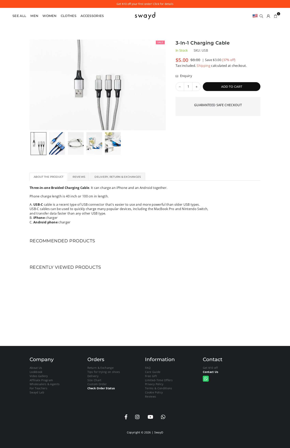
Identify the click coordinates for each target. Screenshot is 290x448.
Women (49, 16)
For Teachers (38, 388)
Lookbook (36, 372)
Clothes (68, 16)
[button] (275, 15)
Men (34, 16)
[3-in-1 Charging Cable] (38, 143)
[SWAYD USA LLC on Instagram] (137, 417)
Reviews (150, 396)
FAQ (148, 368)
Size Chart (94, 380)
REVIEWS (79, 176)
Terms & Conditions (158, 388)
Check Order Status (101, 388)
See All (19, 16)
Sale (160, 42)
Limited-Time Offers (159, 380)
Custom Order (97, 384)
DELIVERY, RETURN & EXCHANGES (117, 176)
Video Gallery (39, 376)
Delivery (93, 376)
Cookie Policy (154, 392)
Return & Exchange (100, 368)
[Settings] (268, 15)
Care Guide (152, 372)
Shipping (203, 65)
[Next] (160, 85)
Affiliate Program (41, 380)
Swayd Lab (37, 392)
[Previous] (35, 85)
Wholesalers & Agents (45, 384)
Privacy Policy (154, 384)
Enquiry (185, 76)
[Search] (261, 15)
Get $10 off (210, 368)
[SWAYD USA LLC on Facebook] (126, 417)
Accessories (92, 16)
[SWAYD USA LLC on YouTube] (150, 417)
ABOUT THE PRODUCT (48, 176)
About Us (36, 368)
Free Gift (151, 376)
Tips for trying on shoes (103, 372)
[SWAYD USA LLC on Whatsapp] (163, 417)
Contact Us (210, 372)
